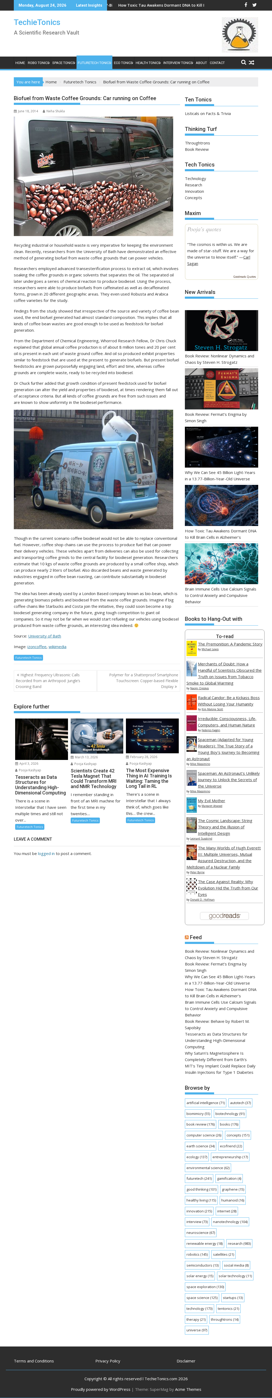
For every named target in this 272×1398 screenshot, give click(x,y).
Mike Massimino (200, 764)
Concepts (193, 197)
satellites (223, 1254)
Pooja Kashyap (29, 770)
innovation (199, 1211)
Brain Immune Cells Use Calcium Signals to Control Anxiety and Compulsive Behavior (220, 595)
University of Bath (44, 636)
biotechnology (230, 1113)
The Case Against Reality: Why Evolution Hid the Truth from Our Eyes (228, 888)
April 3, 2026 (28, 763)
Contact (217, 63)
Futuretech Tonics (94, 63)
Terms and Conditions (34, 1360)
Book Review (197, 149)
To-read (224, 636)
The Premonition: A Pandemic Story (230, 644)
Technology (195, 178)
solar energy (199, 1275)
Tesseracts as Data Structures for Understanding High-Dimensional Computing (216, 1040)
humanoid (232, 1200)
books (229, 1124)
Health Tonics (148, 63)
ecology (196, 1157)
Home (20, 63)
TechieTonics (37, 22)
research (239, 1243)
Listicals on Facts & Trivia (208, 113)
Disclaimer (186, 1360)
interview (197, 1221)
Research (193, 184)
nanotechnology (230, 1221)
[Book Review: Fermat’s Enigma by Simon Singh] (221, 389)
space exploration (205, 1286)
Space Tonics (63, 63)
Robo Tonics (38, 63)
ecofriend (231, 1146)
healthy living (201, 1200)
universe (196, 1330)
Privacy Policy (107, 1360)
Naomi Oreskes (199, 688)
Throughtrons (197, 143)
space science (202, 1297)
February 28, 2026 (143, 757)
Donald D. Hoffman (202, 899)
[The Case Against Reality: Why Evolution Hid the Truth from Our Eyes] (191, 892)
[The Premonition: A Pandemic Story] (191, 654)
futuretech (199, 1178)
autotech (240, 1102)
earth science (200, 1146)
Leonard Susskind (201, 838)
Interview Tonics (178, 63)
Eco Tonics (123, 63)
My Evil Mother (211, 800)
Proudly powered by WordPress (100, 1389)
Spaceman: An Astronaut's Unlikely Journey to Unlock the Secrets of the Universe (229, 780)
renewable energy (204, 1243)
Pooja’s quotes (204, 229)
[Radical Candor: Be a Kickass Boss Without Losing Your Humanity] (191, 708)
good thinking (201, 1189)
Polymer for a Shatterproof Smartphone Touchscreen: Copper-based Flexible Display (143, 680)
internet (226, 1211)
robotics (197, 1254)
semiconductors (202, 1265)
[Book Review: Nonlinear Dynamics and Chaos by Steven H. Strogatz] (221, 331)
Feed (196, 937)
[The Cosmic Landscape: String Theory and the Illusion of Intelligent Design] (191, 831)
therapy (196, 1319)
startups (233, 1297)
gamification (229, 1178)
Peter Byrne (197, 872)
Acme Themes (188, 1389)
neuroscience (200, 1232)
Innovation (194, 191)
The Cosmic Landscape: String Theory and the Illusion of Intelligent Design (225, 827)
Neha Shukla (55, 111)
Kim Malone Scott (212, 709)
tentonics (228, 1308)
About (201, 63)
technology (199, 1308)
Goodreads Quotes (244, 277)
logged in (46, 853)
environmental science (208, 1167)
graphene (233, 1189)
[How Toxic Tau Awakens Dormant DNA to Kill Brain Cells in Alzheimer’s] (221, 506)
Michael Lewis (210, 649)
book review (200, 1124)
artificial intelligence (205, 1102)
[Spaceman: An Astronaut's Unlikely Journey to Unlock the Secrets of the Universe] (191, 784)
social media (236, 1265)
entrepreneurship (230, 1157)
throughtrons (225, 1319)
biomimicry (198, 1113)
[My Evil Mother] (191, 811)
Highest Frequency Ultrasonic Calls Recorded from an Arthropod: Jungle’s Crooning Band (48, 680)
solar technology (235, 1275)
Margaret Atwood (212, 806)
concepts (238, 1135)
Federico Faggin (211, 730)
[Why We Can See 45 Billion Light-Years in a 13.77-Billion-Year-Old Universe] (221, 448)
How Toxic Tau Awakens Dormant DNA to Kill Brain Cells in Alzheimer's (137, 5)
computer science (203, 1135)
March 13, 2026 (86, 757)
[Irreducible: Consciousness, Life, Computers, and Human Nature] (191, 729)
